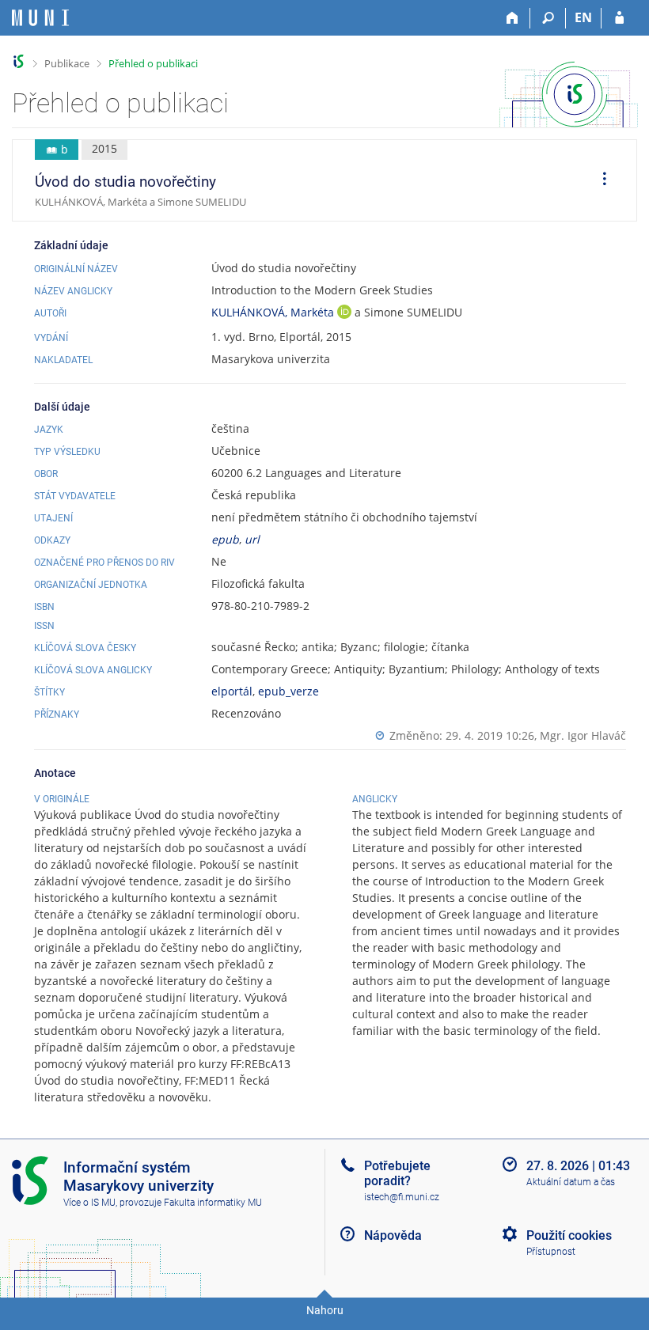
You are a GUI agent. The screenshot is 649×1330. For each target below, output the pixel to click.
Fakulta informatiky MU (213, 1202)
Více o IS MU (89, 1202)
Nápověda (393, 1235)
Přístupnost (550, 1251)
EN (583, 17)
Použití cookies (569, 1235)
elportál (231, 691)
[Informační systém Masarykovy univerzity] (40, 18)
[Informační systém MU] (18, 61)
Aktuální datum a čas (570, 1182)
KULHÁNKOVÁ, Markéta (274, 312)
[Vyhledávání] (548, 18)
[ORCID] (344, 314)
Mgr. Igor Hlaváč (583, 735)
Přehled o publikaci (153, 63)
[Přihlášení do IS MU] (619, 18)
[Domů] (512, 18)
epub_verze (288, 691)
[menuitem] (599, 180)
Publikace (66, 63)
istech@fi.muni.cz (401, 1197)
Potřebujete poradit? (397, 1173)
